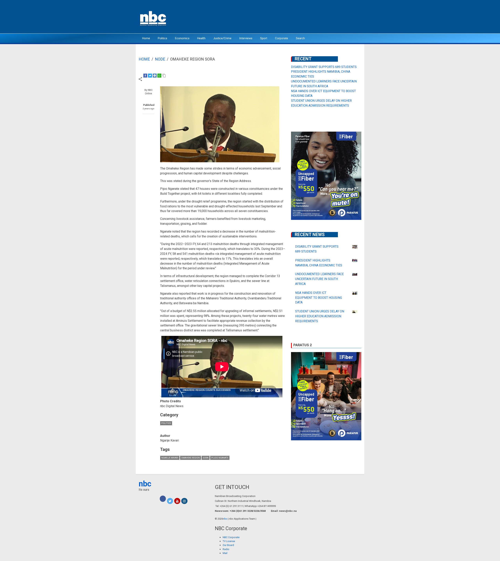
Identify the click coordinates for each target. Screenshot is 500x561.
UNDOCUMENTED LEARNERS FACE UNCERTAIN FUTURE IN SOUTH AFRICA (319, 279)
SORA (205, 458)
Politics (162, 38)
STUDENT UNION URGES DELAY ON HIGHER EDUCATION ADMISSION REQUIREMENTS (319, 316)
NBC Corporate (231, 537)
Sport (263, 38)
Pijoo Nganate (219, 458)
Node (160, 59)
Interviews (245, 38)
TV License (229, 541)
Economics (182, 38)
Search (300, 38)
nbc (145, 483)
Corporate (281, 38)
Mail (225, 553)
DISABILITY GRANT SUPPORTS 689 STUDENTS (324, 67)
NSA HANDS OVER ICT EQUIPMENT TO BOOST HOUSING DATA (318, 297)
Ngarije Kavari (169, 458)
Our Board (228, 545)
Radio (226, 549)
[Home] (153, 18)
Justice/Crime (222, 38)
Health (201, 38)
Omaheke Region (190, 458)
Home (146, 38)
